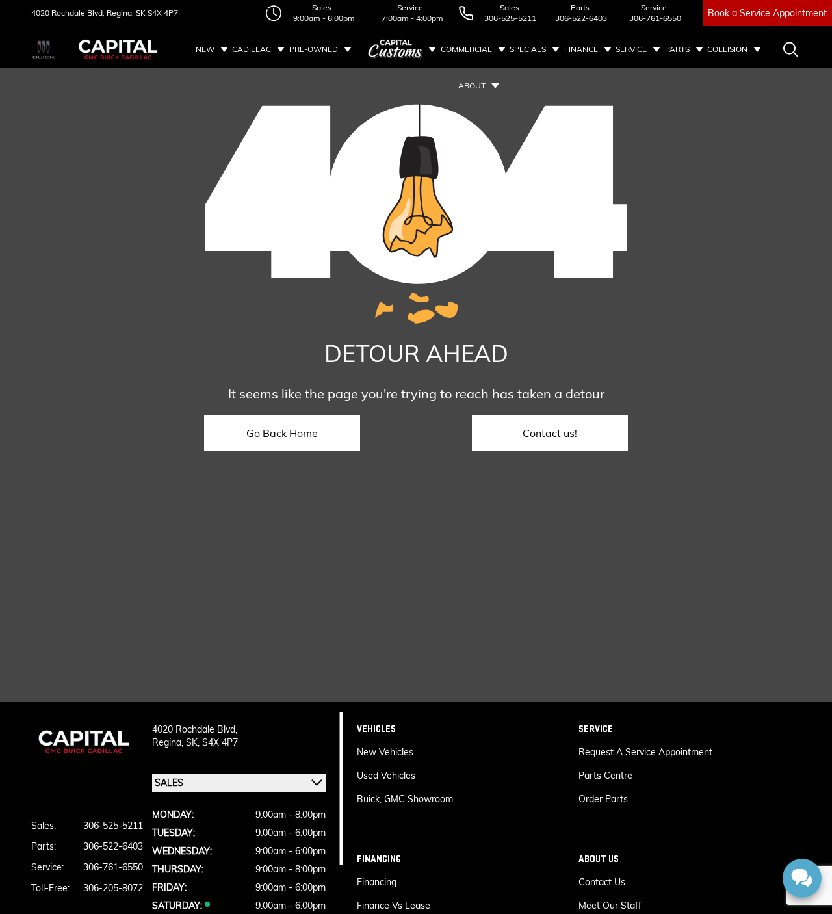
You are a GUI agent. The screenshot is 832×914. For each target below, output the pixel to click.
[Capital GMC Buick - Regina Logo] (118, 49)
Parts (677, 49)
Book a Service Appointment (767, 13)
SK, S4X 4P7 (212, 742)
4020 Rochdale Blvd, (68, 13)
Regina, (169, 742)
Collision (727, 49)
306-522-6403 (581, 18)
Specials (528, 49)
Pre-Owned (313, 49)
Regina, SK (125, 13)
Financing (376, 882)
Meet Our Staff (610, 905)
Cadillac (251, 49)
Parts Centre (605, 775)
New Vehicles (385, 752)
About (472, 85)
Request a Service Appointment (645, 752)
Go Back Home (282, 432)
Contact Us (601, 882)
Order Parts (603, 799)
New (205, 49)
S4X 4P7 (162, 13)
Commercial (466, 49)
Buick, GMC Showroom (405, 799)
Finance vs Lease (393, 905)
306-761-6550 (655, 18)
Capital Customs (395, 49)
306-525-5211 (510, 18)
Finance (581, 49)
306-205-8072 (113, 888)
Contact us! (550, 432)
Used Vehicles (386, 775)
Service (631, 49)
